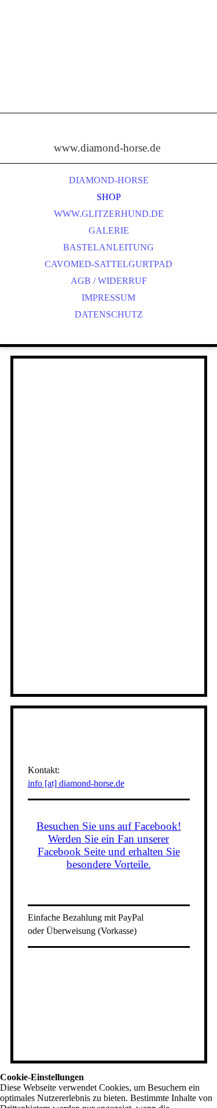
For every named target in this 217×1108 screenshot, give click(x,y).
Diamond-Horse (109, 180)
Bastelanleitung (108, 247)
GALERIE (109, 230)
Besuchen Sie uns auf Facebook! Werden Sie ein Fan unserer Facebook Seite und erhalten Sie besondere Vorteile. (108, 845)
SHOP (109, 197)
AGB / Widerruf (109, 281)
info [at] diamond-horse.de (76, 783)
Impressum (108, 297)
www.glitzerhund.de (109, 214)
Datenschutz (109, 314)
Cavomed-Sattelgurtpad (108, 264)
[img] (108, 69)
